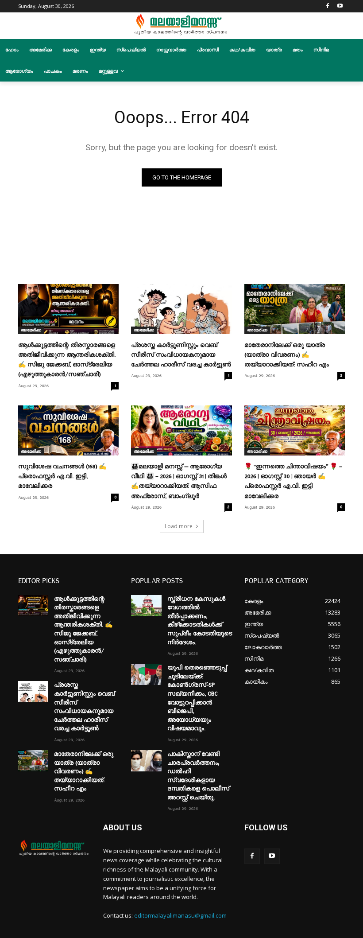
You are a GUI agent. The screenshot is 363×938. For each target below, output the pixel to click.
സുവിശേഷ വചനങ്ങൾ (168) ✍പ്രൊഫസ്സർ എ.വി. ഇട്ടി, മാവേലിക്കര (62, 476)
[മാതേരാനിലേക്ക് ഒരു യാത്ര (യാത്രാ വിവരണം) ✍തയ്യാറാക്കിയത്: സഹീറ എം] (294, 309)
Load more (179, 526)
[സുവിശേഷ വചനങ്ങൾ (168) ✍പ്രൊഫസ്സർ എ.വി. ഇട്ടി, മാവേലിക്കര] (68, 430)
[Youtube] (340, 6)
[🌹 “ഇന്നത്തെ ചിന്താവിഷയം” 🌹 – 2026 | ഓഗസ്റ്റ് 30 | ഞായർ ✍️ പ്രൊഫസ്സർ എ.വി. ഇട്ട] (294, 430)
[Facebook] (327, 6)
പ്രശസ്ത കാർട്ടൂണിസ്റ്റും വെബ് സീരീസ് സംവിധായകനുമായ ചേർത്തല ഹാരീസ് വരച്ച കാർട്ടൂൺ (181, 355)
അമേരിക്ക (31, 330)
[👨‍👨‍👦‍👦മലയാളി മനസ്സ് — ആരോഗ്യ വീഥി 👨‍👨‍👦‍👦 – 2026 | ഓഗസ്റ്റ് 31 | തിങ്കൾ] (181, 430)
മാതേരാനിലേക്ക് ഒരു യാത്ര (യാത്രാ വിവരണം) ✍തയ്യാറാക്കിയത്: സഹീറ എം (286, 355)
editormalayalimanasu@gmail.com (180, 915)
